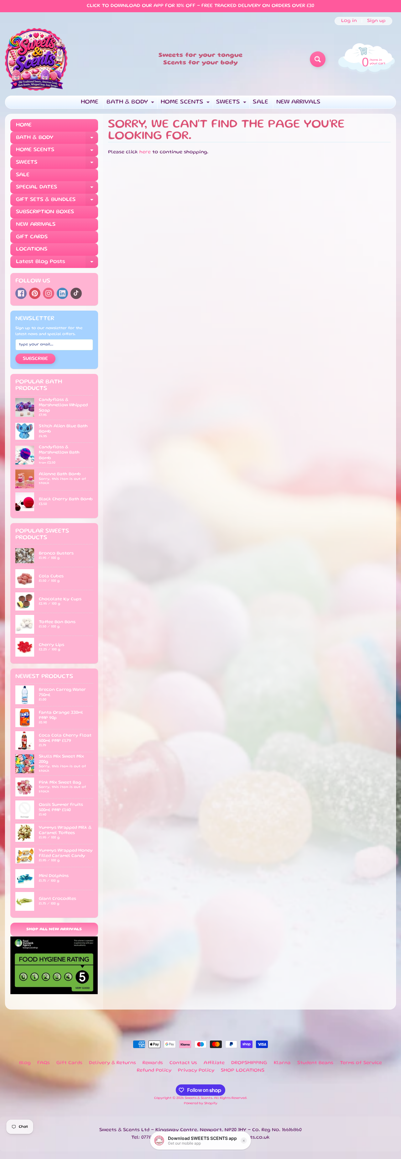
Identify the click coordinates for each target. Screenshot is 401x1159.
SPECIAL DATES (57, 189)
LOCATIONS (31, 249)
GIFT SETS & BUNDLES (57, 201)
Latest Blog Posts (57, 263)
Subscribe (35, 359)
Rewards (153, 1063)
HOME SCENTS (186, 103)
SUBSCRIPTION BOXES (45, 211)
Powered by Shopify (200, 1103)
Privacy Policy (196, 1070)
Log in (349, 21)
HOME (89, 102)
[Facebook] (21, 293)
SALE (260, 102)
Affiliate (214, 1063)
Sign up (376, 21)
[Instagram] (48, 293)
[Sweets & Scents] (36, 59)
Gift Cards (69, 1063)
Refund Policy (154, 1070)
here (145, 152)
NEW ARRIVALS (298, 102)
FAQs (43, 1063)
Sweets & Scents (198, 1098)
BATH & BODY (131, 103)
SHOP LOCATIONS (242, 1070)
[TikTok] (76, 293)
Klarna (282, 1063)
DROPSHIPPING (249, 1063)
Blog (25, 1063)
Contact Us (183, 1063)
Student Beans (315, 1063)
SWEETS (232, 103)
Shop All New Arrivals (54, 929)
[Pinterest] (34, 293)
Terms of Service (361, 1063)
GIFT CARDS (32, 236)
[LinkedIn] (62, 293)
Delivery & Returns (112, 1063)
